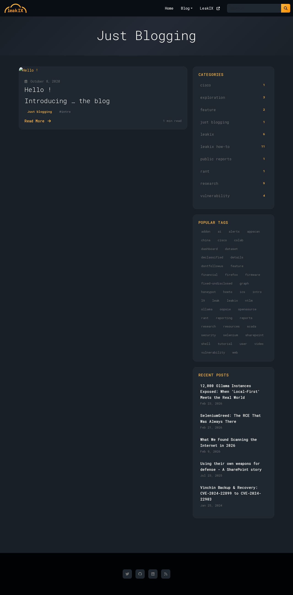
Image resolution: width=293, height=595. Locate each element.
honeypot (208, 292)
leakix (232, 134)
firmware (252, 275)
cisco (232, 85)
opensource (247, 309)
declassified (212, 257)
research (232, 183)
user (243, 344)
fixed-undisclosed (216, 283)
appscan (253, 231)
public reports (232, 158)
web (235, 352)
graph (244, 283)
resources (231, 326)
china (205, 240)
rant (232, 171)
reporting (224, 318)
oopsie (225, 309)
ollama (206, 309)
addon (205, 231)
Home (169, 8)
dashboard (209, 249)
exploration (232, 97)
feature (232, 109)
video (258, 344)
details (237, 257)
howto (227, 292)
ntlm (249, 300)
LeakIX (208, 8)
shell (205, 344)
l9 (203, 300)
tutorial (225, 344)
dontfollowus (212, 266)
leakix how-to (232, 146)
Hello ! (38, 89)
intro (257, 292)
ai (219, 231)
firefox (231, 275)
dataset (231, 249)
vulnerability (232, 195)
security (208, 335)
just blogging (232, 122)
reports (246, 318)
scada (251, 326)
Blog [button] (185, 8)
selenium (230, 335)
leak (216, 300)
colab (238, 240)
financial (209, 275)
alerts (234, 231)
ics (242, 292)
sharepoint (254, 335)
